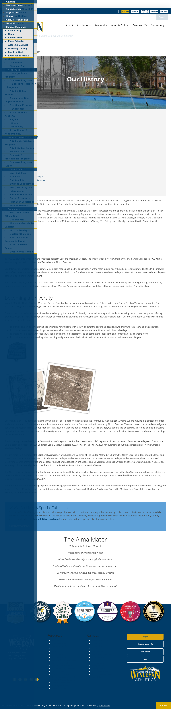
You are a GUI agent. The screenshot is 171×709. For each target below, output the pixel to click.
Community (158, 25)
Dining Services (98, 666)
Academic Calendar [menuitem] (18, 45)
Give (145, 659)
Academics (101, 25)
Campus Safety (98, 646)
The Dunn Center (64, 12)
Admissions (84, 25)
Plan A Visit (145, 651)
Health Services (98, 657)
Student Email (57, 654)
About (69, 25)
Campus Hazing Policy (60, 663)
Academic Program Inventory (63, 680)
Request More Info (59, 646)
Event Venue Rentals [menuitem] (18, 56)
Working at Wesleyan (60, 688)
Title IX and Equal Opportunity (64, 660)
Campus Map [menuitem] (15, 30)
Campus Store (97, 643)
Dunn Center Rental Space (102, 674)
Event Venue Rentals (100, 671)
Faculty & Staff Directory (101, 654)
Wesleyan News (98, 663)
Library (38, 12)
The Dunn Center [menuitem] (14, 5)
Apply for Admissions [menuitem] (17, 20)
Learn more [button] (104, 705)
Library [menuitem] (9, 16)
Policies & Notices (59, 657)
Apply (145, 636)
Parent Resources (99, 649)
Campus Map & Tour (100, 640)
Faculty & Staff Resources (62, 666)
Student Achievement (105, 12)
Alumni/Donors (84, 12)
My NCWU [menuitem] (11, 23)
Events (54, 649)
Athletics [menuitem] (10, 2)
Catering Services (98, 668)
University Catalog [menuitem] (17, 48)
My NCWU (56, 640)
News (54, 651)
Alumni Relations (58, 671)
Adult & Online (120, 25)
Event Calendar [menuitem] (16, 41)
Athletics (49, 12)
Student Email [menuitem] (15, 38)
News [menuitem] (11, 34)
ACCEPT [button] (163, 705)
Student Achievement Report (63, 677)
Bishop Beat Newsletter (61, 674)
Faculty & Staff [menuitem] (15, 52)
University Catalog (59, 643)
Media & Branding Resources (63, 668)
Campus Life (140, 25)
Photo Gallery (97, 677)
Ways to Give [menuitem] (12, 12)
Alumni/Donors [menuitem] (13, 9)
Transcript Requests (60, 685)
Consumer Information (61, 683)
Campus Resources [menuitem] (16, 27)
